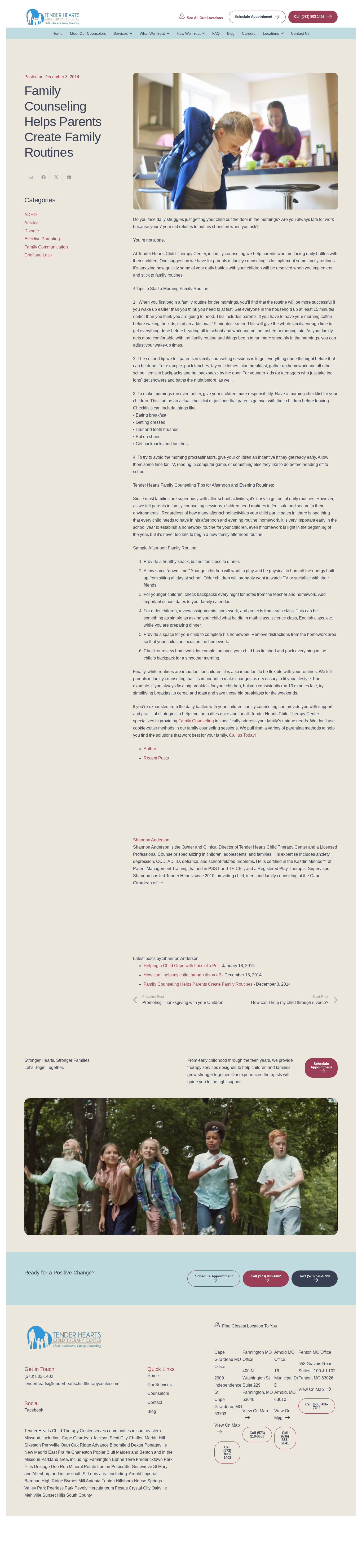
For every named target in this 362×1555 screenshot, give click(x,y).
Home (153, 1375)
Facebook (33, 1410)
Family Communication (46, 247)
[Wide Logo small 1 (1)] (52, 17)
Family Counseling (196, 721)
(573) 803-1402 (38, 1376)
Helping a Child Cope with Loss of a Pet (181, 965)
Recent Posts (156, 758)
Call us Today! (242, 735)
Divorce (31, 231)
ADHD (30, 214)
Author (150, 748)
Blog (151, 1411)
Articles (31, 222)
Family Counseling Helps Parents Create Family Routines (198, 984)
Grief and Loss (38, 255)
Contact (154, 1402)
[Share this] (43, 177)
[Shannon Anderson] (166, 833)
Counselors (158, 1393)
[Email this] (30, 177)
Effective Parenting (42, 239)
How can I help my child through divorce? (182, 975)
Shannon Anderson (151, 840)
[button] (130, 33)
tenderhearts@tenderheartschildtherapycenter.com (71, 1383)
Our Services (159, 1384)
